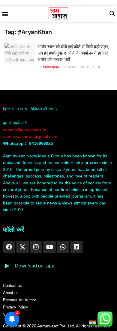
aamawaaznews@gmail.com (30, 136)
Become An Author (19, 300)
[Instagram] (36, 247)
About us (11, 292)
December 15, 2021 (78, 67)
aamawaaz (51, 67)
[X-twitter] (22, 247)
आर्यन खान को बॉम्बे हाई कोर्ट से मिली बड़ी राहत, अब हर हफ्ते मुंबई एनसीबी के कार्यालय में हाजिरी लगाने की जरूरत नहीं (73, 52)
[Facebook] (9, 247)
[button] (5, 14)
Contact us (12, 285)
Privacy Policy (15, 307)
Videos (9, 314)
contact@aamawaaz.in (25, 129)
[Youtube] (50, 247)
